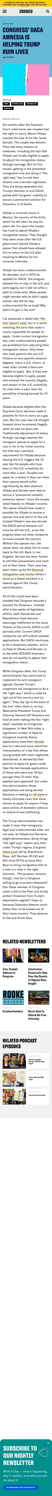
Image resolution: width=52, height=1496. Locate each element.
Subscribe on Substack (20, 1487)
